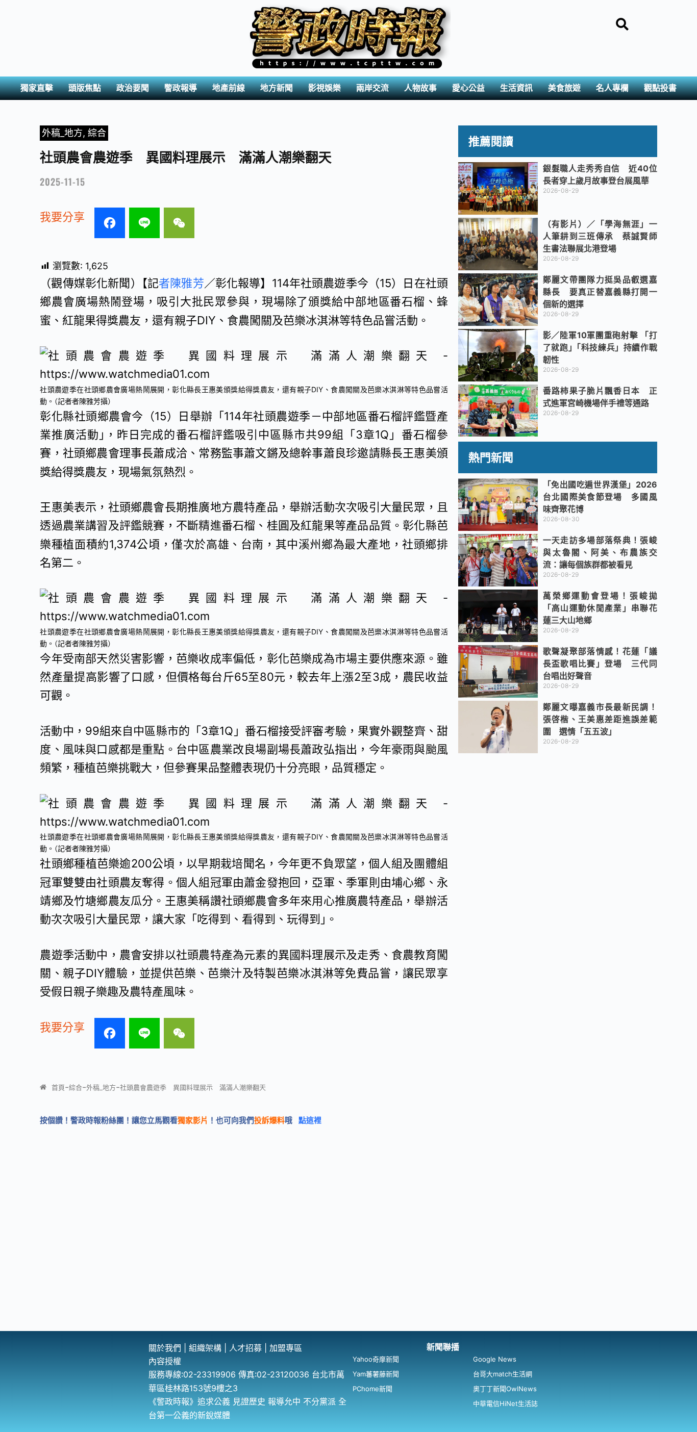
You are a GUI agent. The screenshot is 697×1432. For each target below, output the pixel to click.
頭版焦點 (84, 88)
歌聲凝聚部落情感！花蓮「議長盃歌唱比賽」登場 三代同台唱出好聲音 (600, 663)
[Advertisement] (348, 1254)
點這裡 (309, 1120)
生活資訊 (516, 88)
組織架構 (205, 1348)
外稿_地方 (62, 132)
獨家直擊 (36, 88)
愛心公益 (468, 88)
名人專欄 (612, 88)
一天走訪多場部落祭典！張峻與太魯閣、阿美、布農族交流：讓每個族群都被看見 (600, 552)
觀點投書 (660, 88)
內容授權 (164, 1361)
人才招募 (246, 1348)
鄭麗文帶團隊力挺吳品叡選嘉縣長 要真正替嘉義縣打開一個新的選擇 (600, 291)
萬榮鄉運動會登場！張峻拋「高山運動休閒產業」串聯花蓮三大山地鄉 (600, 608)
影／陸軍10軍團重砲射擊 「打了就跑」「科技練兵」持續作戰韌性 (600, 347)
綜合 (97, 132)
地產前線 (228, 88)
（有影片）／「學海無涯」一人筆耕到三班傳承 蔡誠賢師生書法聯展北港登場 (600, 236)
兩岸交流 (372, 88)
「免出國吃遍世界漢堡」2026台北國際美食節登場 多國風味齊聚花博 (600, 496)
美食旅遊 (564, 88)
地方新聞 (276, 88)
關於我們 (166, 1348)
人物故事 (420, 88)
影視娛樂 (324, 88)
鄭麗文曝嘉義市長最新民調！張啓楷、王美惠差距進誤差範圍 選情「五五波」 (600, 719)
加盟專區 (285, 1348)
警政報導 (180, 88)
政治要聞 (132, 88)
